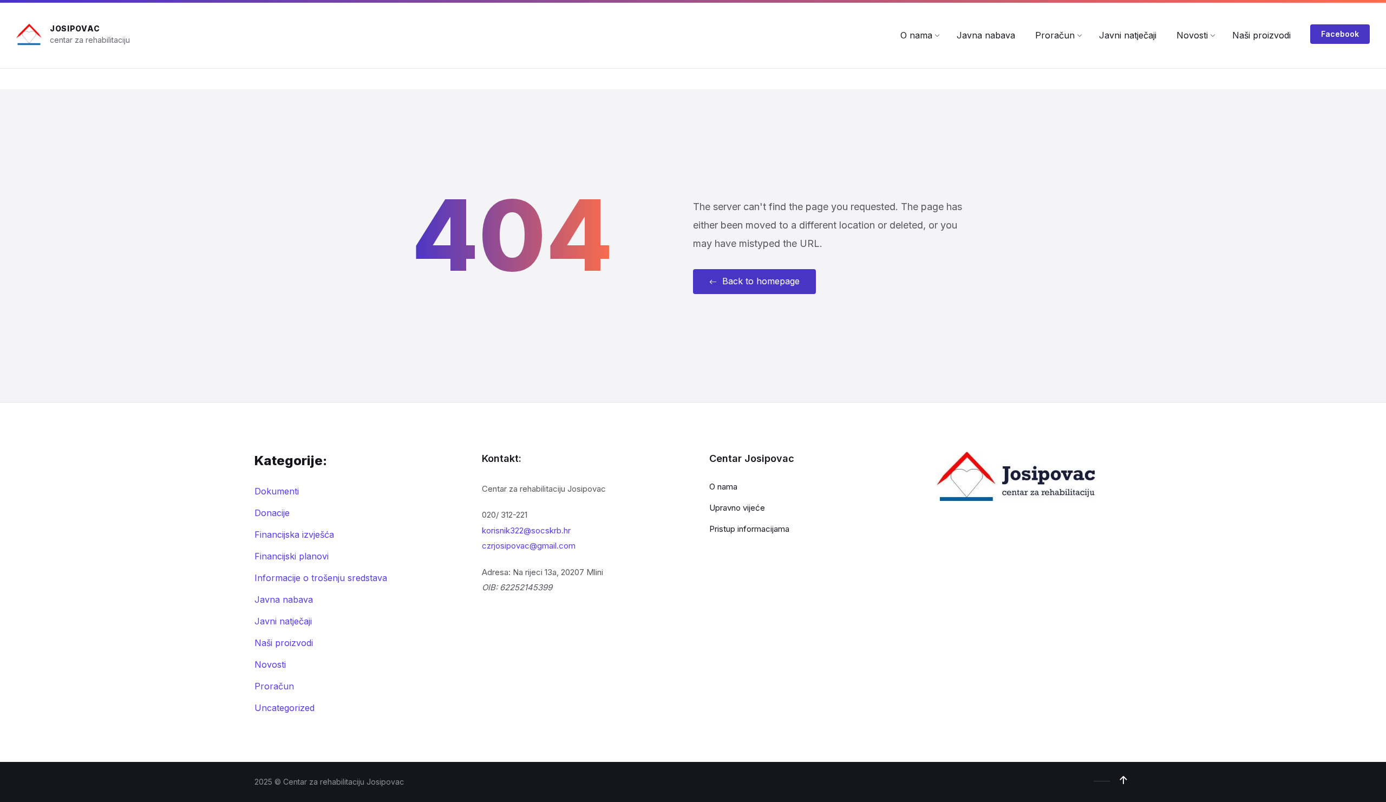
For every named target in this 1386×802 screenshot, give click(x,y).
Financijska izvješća (294, 534)
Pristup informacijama (749, 529)
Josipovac (75, 28)
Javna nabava (283, 599)
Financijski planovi (291, 556)
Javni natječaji (283, 621)
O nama (723, 486)
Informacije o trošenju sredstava (320, 577)
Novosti (270, 664)
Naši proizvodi (283, 642)
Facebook (1340, 33)
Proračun (274, 686)
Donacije (272, 512)
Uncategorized (284, 707)
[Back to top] (1123, 780)
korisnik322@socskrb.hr (526, 530)
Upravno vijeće (737, 508)
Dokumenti (276, 491)
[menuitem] (916, 35)
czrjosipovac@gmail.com (529, 545)
